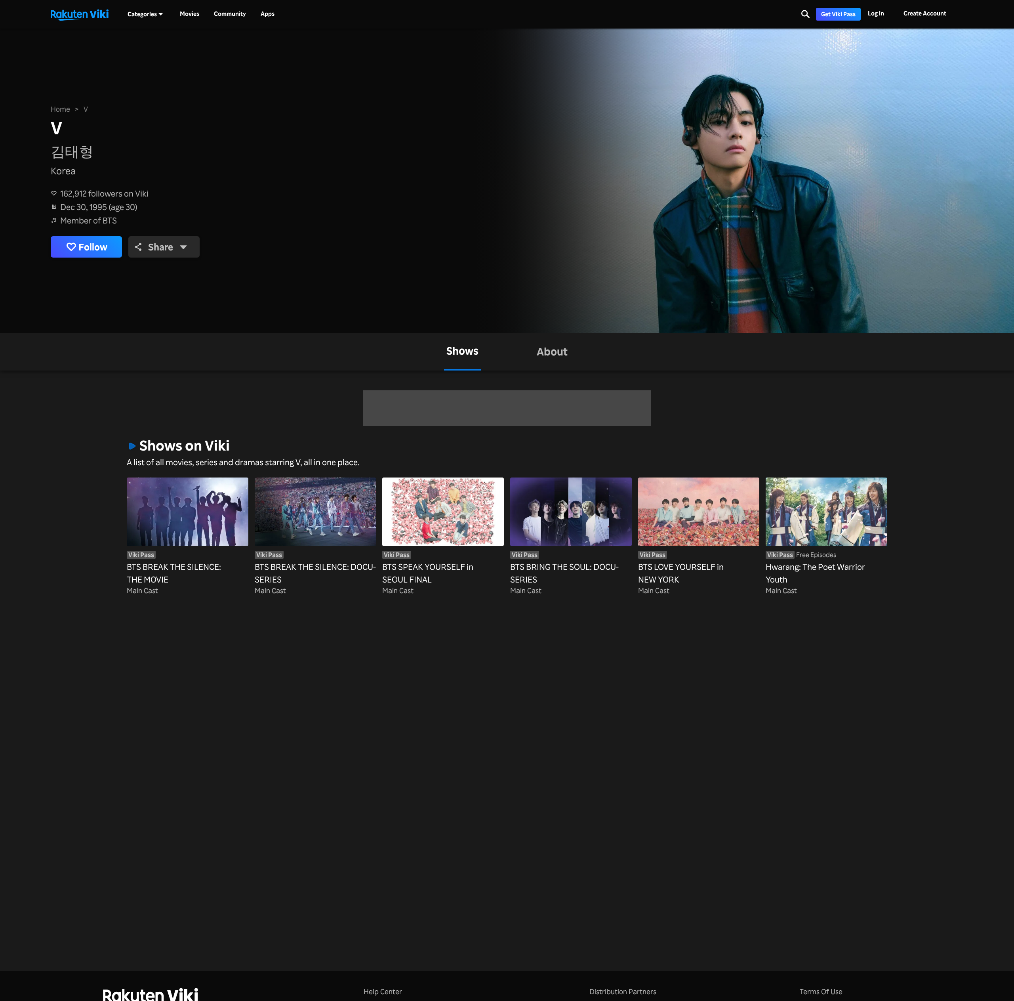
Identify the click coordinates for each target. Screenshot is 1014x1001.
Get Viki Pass (838, 14)
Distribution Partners (622, 991)
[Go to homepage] (80, 14)
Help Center (383, 991)
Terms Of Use (821, 991)
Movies (189, 13)
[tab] (462, 352)
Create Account (924, 13)
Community (230, 13)
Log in (876, 13)
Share (160, 247)
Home (60, 109)
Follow (92, 247)
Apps (267, 13)
